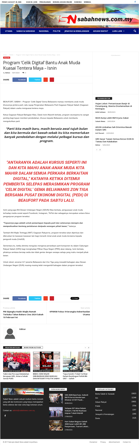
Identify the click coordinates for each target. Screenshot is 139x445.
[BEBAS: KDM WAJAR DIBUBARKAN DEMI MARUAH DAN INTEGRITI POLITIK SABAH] (46, 362)
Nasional (44, 31)
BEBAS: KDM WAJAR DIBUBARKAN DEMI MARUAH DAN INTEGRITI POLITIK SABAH (46, 376)
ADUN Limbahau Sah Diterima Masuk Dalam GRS (113, 128)
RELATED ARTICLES (12, 347)
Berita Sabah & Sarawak (12, 371)
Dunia (97, 418)
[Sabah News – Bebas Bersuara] (69, 16)
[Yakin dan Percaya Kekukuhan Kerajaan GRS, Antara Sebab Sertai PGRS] (16, 362)
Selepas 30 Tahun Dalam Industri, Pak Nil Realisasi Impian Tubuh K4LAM (75, 410)
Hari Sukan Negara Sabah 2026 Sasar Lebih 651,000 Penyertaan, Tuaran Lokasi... (77, 424)
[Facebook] (135, 2)
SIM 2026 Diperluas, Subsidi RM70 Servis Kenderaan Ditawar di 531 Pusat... (76, 397)
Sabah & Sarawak (25, 31)
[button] (135, 31)
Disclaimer (93, 442)
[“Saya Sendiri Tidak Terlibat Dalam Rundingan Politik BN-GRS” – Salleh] (76, 362)
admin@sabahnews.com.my (24, 410)
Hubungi (78, 2)
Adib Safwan (100, 112)
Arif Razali (99, 133)
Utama (8, 31)
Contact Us (127, 442)
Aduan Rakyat (100, 31)
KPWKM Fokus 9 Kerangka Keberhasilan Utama (70, 313)
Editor (7, 73)
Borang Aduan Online (62, 2)
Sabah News (100, 121)
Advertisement (114, 442)
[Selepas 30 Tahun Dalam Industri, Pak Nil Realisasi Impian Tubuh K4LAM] (56, 412)
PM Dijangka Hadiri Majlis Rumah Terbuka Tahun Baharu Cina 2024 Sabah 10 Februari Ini (23, 314)
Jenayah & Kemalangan (76, 31)
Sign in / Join (31, 2)
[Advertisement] (69, 43)
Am (96, 398)
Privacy (103, 442)
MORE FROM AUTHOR (32, 347)
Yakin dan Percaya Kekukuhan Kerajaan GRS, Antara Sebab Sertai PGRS (16, 376)
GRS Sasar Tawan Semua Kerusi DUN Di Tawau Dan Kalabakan (114, 140)
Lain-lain (117, 31)
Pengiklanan (45, 2)
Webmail (87, 2)
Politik (56, 31)
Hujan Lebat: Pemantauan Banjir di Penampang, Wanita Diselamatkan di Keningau (113, 106)
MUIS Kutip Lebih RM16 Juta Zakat (112, 117)
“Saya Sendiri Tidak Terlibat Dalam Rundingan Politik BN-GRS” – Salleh (75, 376)
